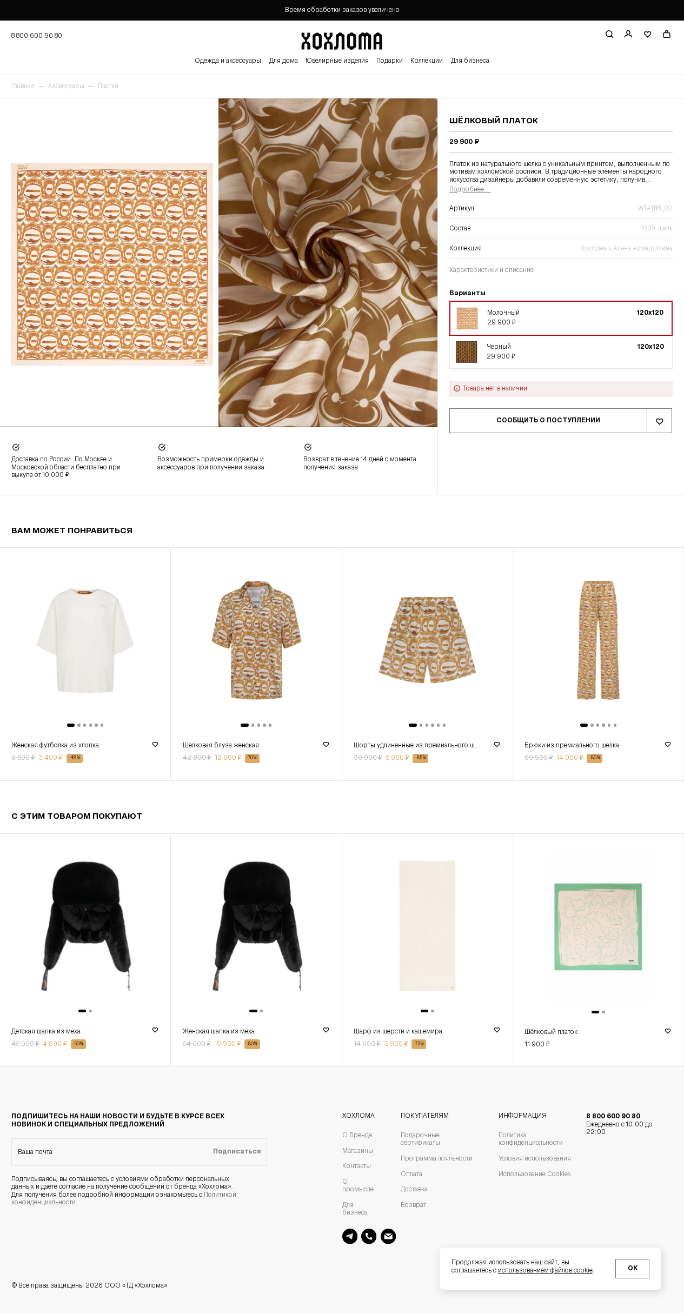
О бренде (357, 1135)
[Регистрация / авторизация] (628, 34)
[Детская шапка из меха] (85, 928)
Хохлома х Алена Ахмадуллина (626, 248)
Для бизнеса (470, 61)
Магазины (357, 1151)
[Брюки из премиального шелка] (598, 642)
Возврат (413, 1205)
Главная (23, 86)
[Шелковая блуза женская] (256, 642)
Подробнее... (469, 190)
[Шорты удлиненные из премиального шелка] (427, 642)
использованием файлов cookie (545, 1271)
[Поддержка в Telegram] (349, 1236)
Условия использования (535, 1159)
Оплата (411, 1174)
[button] (560, 318)
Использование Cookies (534, 1174)
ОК (632, 1268)
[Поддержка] (368, 1236)
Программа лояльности (437, 1159)
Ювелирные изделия (337, 61)
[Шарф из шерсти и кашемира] (427, 928)
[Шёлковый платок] (598, 928)
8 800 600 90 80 (619, 1124)
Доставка (414, 1189)
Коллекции (426, 61)
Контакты (356, 1166)
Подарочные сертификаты (420, 1139)
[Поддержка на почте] (388, 1236)
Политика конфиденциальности (531, 1139)
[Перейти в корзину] (666, 34)
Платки (108, 86)
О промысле (358, 1185)
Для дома (283, 61)
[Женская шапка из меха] (256, 928)
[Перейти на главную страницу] (342, 39)
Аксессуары (66, 86)
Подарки (389, 61)
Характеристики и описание (491, 270)
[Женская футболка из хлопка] (85, 642)
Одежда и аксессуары (228, 61)
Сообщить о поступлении (548, 420)
